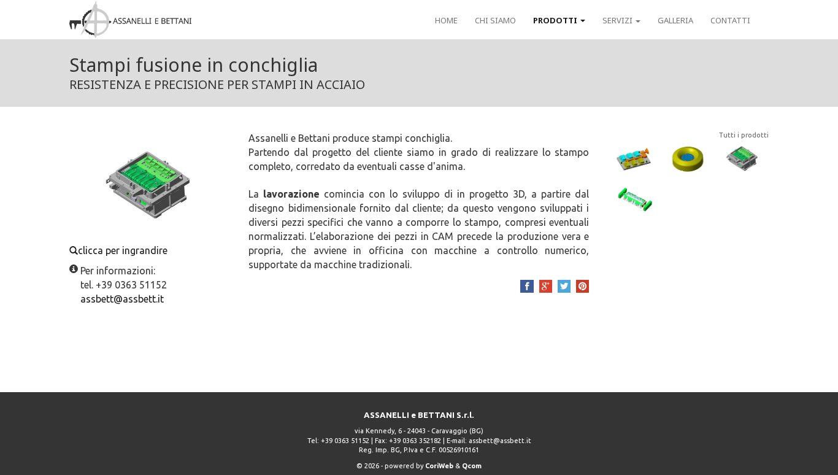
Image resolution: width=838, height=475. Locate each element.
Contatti (730, 20)
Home (446, 20)
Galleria (675, 20)
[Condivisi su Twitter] (564, 286)
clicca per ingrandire (122, 250)
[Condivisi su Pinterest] (582, 286)
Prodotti (556, 20)
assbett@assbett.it (500, 440)
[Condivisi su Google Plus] (545, 286)
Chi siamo (495, 20)
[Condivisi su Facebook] (526, 286)
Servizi (618, 20)
